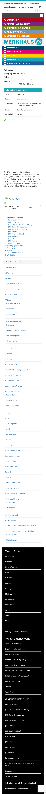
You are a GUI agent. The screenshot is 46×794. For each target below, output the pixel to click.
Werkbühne (11, 255)
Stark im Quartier (12, 461)
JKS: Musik (12, 231)
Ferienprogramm (15, 220)
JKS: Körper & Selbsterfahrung (20, 224)
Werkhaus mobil (11, 515)
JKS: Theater (13, 241)
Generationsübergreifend (16, 330)
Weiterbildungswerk (15, 252)
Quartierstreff (11, 314)
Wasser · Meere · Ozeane (15, 493)
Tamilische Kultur (12, 467)
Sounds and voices (12, 456)
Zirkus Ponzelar (14, 243)
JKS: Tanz (11, 238)
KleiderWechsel (11, 364)
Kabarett (8, 578)
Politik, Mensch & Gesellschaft (17, 676)
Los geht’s (10, 309)
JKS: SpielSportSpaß (16, 234)
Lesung (8, 588)
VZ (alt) (9, 250)
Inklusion (8, 354)
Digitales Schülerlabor (13, 284)
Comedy (8, 562)
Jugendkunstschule (15, 217)
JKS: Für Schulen (14, 222)
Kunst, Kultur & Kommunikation (17, 670)
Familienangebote (13, 336)
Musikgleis (9, 418)
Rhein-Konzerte (12, 540)
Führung (8, 572)
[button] (6, 217)
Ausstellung (10, 556)
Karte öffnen (34, 207)
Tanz (7, 626)
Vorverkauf (18, 3)
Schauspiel (9, 610)
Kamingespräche (12, 400)
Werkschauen (10, 520)
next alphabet (10, 434)
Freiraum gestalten (13, 303)
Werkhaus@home (12, 499)
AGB (25, 3)
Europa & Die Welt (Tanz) (15, 665)
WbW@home (11, 508)
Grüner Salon (11, 395)
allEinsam (9, 273)
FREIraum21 (9, 300)
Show (7, 615)
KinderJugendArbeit (15, 245)
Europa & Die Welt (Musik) (15, 660)
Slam (7, 621)
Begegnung (9, 278)
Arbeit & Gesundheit (13, 643)
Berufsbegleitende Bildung (16, 649)
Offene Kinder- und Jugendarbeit (18, 788)
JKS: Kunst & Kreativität (17, 227)
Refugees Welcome (12, 681)
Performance (10, 605)
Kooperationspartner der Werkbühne (19, 531)
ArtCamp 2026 (10, 268)
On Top (8, 440)
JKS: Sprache (13, 236)
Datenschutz (34, 3)
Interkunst (9, 359)
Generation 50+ (12, 325)
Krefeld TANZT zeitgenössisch (16, 370)
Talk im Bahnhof (12, 405)
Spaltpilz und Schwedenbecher (17, 450)
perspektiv (9, 445)
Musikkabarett (11, 599)
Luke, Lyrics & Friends (13, 386)
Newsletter (8, 3)
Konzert (8, 583)
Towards (8, 472)
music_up (9, 413)
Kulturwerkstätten (12, 380)
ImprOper (9, 348)
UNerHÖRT (9, 477)
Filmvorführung (11, 567)
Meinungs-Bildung (12, 391)
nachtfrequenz (11, 423)
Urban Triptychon (12, 488)
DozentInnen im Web (13, 289)
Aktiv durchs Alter (13, 341)
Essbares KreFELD (12, 294)
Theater (8, 687)
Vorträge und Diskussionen (16, 631)
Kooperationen (11, 771)
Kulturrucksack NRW (13, 375)
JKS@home (10, 502)
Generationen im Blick (13, 321)
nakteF (7, 429)
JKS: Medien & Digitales (17, 229)
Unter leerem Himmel (13, 483)
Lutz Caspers (22, 99)
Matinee (8, 594)
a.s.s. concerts (11, 535)
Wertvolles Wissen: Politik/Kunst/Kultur (20, 526)
